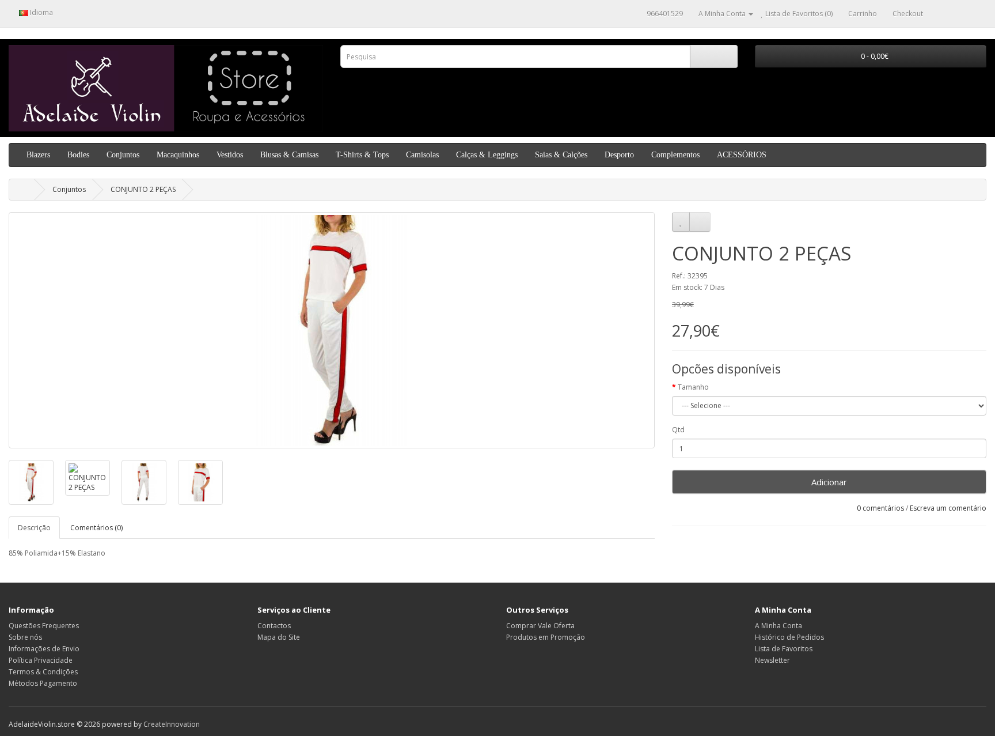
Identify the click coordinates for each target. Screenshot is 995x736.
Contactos (274, 626)
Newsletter (772, 660)
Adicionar (829, 482)
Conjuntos (123, 154)
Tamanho (693, 387)
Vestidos (230, 154)
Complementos (675, 154)
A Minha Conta (778, 626)
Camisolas (422, 154)
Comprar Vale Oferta (540, 626)
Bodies (78, 154)
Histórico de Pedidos (789, 637)
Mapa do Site (278, 637)
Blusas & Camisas (289, 154)
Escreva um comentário (948, 508)
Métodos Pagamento (43, 683)
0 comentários (880, 508)
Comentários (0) (96, 528)
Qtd (678, 430)
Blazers (38, 154)
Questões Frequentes (44, 626)
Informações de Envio (44, 649)
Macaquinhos (178, 154)
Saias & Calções (561, 154)
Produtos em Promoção (545, 637)
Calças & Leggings (487, 154)
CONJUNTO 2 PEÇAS (143, 189)
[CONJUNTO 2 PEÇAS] (332, 330)
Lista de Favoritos (783, 649)
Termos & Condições (43, 672)
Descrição (34, 528)
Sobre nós (25, 637)
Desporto (619, 154)
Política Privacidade (41, 660)
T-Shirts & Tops (362, 154)
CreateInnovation (171, 724)
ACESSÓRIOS (741, 154)
